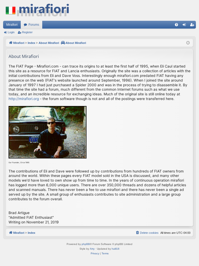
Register (27, 32)
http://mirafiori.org (24, 99)
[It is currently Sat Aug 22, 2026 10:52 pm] (188, 43)
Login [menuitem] (185, 26)
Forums (34, 24)
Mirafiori (12, 24)
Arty (92, 248)
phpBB (86, 244)
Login (11, 32)
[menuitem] (176, 25)
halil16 (115, 248)
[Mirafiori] (40, 10)
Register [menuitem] (193, 26)
